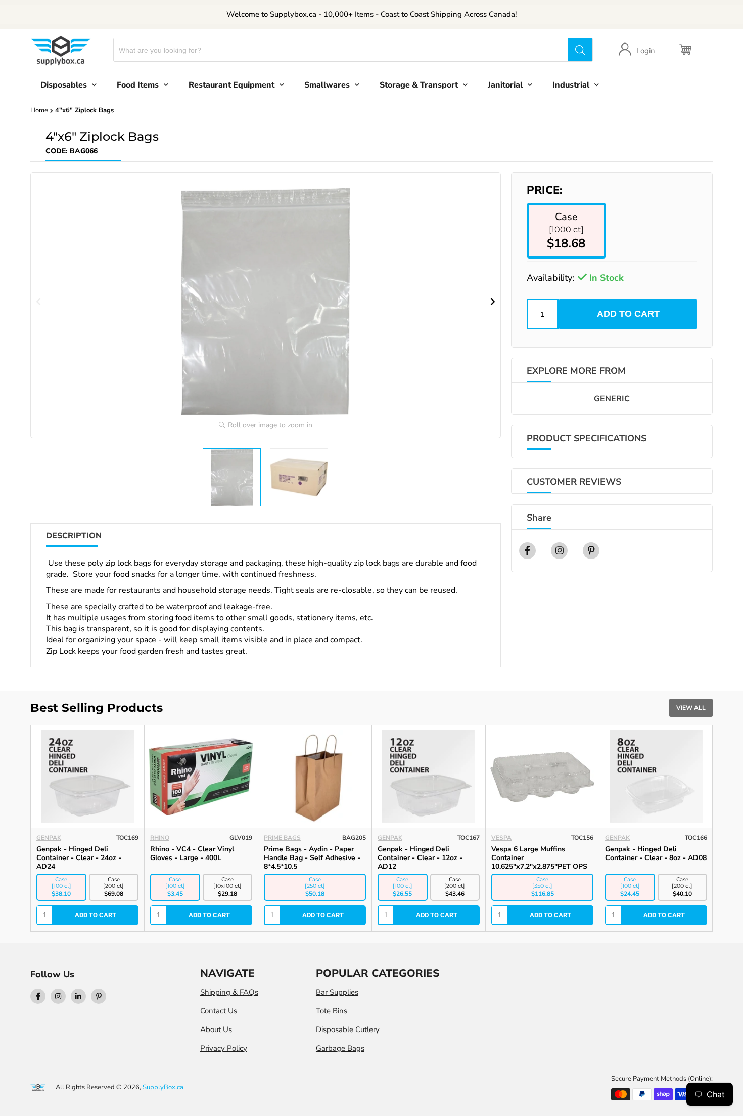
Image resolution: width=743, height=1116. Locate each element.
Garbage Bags (340, 1048)
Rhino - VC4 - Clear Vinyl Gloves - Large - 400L (192, 853)
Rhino (159, 838)
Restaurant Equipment (231, 85)
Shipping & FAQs (229, 992)
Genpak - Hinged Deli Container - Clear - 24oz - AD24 (78, 857)
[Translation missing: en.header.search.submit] (580, 49)
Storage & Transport (419, 85)
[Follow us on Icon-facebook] (37, 996)
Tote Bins (331, 1011)
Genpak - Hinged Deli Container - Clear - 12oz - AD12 (420, 857)
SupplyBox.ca (163, 1087)
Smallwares (327, 85)
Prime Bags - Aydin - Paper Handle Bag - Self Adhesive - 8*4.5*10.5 (312, 857)
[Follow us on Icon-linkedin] (78, 996)
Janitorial (505, 85)
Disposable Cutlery (348, 1029)
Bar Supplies (337, 992)
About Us (216, 1029)
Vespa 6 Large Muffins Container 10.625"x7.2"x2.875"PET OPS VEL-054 (539, 862)
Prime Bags (282, 838)
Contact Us (218, 1011)
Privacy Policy (223, 1048)
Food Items (138, 85)
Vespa (501, 838)
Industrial (570, 85)
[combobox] (341, 49)
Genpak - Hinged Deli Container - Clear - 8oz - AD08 (656, 853)
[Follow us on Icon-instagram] (58, 996)
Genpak (48, 838)
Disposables (63, 85)
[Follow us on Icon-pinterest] (98, 996)
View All (691, 708)
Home (39, 110)
